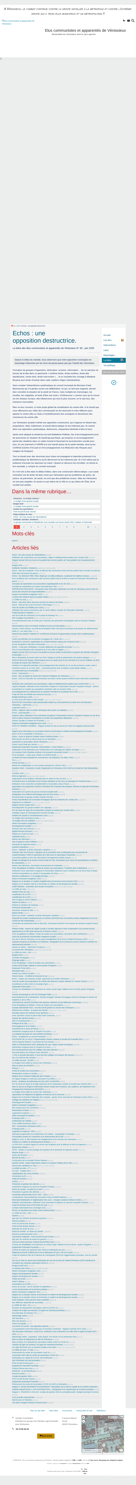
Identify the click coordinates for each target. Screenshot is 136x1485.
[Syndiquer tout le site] (85, 1471)
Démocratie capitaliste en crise (24, 1166)
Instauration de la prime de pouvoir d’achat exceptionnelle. (35, 792)
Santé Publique (18, 1281)
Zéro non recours (19, 1321)
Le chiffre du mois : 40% (21, 1213)
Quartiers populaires (20, 847)
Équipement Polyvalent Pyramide (25, 1366)
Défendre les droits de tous (22, 1229)
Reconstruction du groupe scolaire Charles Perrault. (32, 797)
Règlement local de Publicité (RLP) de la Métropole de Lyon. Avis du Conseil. (42, 1252)
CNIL (74, 1460)
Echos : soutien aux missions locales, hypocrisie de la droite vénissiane (40, 979)
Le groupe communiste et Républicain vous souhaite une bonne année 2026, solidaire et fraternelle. (52, 522)
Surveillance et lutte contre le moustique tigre (30, 984)
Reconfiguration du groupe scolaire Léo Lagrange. (32, 808)
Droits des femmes (19, 1155)
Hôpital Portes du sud (20, 892)
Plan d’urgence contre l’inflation (24, 842)
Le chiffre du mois (19, 600)
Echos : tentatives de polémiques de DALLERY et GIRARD (35, 1081)
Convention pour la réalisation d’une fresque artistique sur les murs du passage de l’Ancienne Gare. (51, 781)
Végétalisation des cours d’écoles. (25, 1174)
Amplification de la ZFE (21, 894)
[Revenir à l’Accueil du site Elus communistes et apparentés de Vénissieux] (18, 30)
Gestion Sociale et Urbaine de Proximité (28, 721)
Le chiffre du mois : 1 (20, 889)
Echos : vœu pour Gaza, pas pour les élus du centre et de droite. (37, 602)
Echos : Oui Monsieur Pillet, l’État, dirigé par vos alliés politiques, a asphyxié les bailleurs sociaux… (51, 576)
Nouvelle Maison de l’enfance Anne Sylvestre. (30, 1052)
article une (41, 568)
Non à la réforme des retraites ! (24, 1058)
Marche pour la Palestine (22, 1400)
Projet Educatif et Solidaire (22, 613)
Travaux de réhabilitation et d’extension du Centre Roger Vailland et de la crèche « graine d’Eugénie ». (52, 1245)
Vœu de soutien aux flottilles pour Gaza (27, 608)
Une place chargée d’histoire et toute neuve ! (30, 1403)
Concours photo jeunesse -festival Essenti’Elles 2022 (33, 1242)
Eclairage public (18, 1129)
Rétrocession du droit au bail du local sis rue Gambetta (34, 739)
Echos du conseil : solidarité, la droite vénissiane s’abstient (35, 915)
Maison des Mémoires (21, 839)
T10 (13, 760)
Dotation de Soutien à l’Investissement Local (29, 816)
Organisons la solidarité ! (22, 802)
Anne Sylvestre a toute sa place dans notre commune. (33, 1016)
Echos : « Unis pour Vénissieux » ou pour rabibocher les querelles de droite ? (42, 647)
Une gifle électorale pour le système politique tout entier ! (34, 1347)
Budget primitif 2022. (20, 1266)
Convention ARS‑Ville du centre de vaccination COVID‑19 (35, 1355)
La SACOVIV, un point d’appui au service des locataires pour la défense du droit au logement (49, 1145)
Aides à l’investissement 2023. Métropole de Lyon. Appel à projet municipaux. (42, 1045)
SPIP (88, 1463)
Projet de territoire (19, 1179)
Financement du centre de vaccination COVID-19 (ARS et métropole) (39, 1384)
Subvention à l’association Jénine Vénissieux (30, 742)
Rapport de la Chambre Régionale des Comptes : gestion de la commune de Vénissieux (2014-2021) (52, 1097)
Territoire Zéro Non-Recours (23, 829)
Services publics (18, 1221)
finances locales (18, 1374)
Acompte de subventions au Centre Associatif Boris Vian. (34, 586)
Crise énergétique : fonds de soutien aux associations (33, 963)
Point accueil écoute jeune (22, 1363)
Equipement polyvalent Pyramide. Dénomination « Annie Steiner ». (38, 747)
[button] (124, 20)
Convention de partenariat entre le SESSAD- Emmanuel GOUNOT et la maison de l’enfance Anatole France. (55, 923)
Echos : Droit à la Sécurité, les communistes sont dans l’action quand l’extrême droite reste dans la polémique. (56, 679)
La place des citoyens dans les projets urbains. (30, 597)
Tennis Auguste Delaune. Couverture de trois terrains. (33, 1042)
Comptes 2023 (18, 773)
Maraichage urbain (19, 1316)
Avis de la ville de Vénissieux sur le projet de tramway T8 (34, 615)
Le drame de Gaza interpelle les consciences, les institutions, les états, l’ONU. (43, 758)
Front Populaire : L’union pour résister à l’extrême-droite (34, 755)
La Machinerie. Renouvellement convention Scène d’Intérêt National (39, 1197)
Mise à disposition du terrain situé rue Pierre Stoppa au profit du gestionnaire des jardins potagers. (51, 658)
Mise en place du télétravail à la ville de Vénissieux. (32, 1339)
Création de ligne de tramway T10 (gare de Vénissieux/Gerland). (37, 1345)
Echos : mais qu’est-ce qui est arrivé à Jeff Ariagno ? (33, 605)
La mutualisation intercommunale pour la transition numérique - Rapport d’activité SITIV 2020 (49, 1329)
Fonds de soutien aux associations (26, 1071)
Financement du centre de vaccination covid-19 (31, 1353)
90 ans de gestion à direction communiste (28, 644)
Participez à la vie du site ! (123, 1478)
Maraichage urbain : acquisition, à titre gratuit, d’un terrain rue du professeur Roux (44, 1337)
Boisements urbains (20, 1147)
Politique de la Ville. (20, 1023)
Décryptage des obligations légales (111, 1460)
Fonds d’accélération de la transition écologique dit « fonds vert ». (38, 639)
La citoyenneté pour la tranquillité (25, 671)
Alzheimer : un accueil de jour (24, 1371)
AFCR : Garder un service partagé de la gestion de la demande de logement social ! (45, 1150)
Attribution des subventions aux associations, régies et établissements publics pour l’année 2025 (50, 684)
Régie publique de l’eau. (22, 514)
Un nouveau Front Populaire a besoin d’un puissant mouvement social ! (40, 752)
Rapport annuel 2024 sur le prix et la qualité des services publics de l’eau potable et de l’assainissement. (53, 560)
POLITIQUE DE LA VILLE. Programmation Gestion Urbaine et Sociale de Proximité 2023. (47, 1039)
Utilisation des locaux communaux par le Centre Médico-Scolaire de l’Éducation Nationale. (48, 610)
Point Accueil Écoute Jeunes (24, 512)
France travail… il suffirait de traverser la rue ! (30, 976)
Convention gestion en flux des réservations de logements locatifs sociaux (41, 858)
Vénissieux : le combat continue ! (26, 498)
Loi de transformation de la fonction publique (29, 1289)
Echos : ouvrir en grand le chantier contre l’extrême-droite (35, 737)
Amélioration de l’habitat (21, 1121)
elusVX (15, 541)
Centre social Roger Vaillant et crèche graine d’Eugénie (34, 966)
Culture (15, 1181)
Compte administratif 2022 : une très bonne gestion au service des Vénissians (43, 1008)
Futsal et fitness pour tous (22, 1368)
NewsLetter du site (84, 1411)
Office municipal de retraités (23, 1116)
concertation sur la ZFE (21, 1284)
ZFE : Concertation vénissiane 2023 (26, 1126)
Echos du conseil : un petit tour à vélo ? (27, 1189)
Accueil (107, 335)
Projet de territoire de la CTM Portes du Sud (29, 1205)
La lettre (17, 326)
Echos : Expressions (20, 673)
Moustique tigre (18, 971)
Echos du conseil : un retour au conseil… (28, 1231)
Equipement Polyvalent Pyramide (25, 1247)
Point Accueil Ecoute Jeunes (23, 1379)
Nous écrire (47, 1436)
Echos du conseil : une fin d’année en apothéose (31, 1287)
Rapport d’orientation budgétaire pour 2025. (29, 723)
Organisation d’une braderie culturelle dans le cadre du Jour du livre (39, 779)
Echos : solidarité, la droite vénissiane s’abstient (31, 850)
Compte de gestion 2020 (22, 1376)
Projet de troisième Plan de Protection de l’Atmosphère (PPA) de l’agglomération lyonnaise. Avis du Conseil (54, 1255)
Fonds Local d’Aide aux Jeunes (24, 744)
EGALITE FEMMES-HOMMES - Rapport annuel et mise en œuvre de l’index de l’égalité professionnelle (53, 726)
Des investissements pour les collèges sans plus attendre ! (35, 1050)
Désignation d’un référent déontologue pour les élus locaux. (35, 794)
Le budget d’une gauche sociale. (26, 501)
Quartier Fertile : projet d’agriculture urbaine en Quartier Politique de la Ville (42, 1163)
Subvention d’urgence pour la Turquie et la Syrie (31, 1031)
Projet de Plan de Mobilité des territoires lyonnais (31, 694)
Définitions (101, 1411)
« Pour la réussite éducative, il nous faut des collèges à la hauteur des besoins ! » (44, 1055)
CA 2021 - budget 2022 (21, 1171)
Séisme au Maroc (19, 902)
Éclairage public (18, 960)
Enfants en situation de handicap (25, 905)
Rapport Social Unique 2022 (23, 805)
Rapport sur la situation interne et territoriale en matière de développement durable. (45, 884)
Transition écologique (20, 958)
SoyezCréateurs (76, 1463)
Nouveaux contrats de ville (22, 910)
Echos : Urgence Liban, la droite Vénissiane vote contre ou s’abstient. (39, 710)
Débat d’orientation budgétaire (24, 823)
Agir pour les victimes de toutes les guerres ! (29, 1218)
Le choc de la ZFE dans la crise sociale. (28, 700)
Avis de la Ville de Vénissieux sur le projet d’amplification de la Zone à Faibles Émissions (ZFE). (50, 939)
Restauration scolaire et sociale (24, 1073)
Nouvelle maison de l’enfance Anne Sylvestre (30, 1013)
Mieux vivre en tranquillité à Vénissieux (27, 734)
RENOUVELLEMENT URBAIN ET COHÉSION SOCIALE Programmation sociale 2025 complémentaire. (53, 634)
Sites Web (53, 1411)
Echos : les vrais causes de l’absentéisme (29, 517)
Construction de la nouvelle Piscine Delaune (29, 1160)
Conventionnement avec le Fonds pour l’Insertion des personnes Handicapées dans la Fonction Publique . (54, 621)
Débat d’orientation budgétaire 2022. (26, 1271)
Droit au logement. (19, 776)
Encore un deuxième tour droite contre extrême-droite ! (34, 1210)
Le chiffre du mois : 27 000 (22, 1350)
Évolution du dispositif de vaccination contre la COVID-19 (34, 1308)
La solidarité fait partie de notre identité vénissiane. (32, 1034)
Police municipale (19, 1324)
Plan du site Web (37, 1411)
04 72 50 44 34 (22, 1429)
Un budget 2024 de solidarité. (23, 821)
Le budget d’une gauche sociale (26, 506)
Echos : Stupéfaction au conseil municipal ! (29, 1037)
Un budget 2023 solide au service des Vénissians (31, 1063)
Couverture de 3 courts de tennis (25, 1029)
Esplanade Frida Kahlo (21, 968)
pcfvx (71, 1345)
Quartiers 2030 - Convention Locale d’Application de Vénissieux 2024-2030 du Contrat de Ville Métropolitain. (55, 768)
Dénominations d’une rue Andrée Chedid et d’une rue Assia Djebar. (38, 626)
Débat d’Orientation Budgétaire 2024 (26, 879)
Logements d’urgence (20, 1113)
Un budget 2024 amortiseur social (25, 818)
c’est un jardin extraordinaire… (24, 1397)
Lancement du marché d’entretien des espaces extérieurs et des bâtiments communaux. (47, 1002)
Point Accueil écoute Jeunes (23, 1224)
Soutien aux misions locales (23, 973)
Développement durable (21, 826)
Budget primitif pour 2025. (22, 697)
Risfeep (15, 1068)
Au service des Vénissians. (22, 950)
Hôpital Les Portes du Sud (22, 834)
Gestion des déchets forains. (23, 1018)
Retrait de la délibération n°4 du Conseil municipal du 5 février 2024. (39, 765)
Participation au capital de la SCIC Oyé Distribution (32, 1358)
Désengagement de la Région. (24, 1026)
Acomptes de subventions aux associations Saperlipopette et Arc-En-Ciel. (41, 584)
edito (47, 568)
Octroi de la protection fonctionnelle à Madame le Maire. (34, 937)
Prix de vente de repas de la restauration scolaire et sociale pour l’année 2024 (43, 810)
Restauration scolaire (20, 1110)
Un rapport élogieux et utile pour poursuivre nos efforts (33, 1079)
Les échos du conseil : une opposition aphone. (30, 1326)
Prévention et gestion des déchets (25, 1184)
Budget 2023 (17, 955)
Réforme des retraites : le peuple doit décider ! (30, 1010)
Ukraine (15, 1216)
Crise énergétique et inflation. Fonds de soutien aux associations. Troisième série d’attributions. (50, 868)
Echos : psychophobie (21, 713)
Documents (67, 1411)
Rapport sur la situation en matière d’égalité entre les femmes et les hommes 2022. (45, 881)
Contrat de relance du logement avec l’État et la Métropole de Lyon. (39, 1250)
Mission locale (17, 1153)
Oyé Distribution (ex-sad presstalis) (26, 1360)
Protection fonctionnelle (21, 908)
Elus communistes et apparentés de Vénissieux (85, 31)
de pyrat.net (64, 1463)
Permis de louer (18, 763)
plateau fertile (17, 913)
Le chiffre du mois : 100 (21, 952)
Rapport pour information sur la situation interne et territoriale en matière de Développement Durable (52, 731)
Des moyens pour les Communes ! (26, 1108)
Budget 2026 (18, 504)
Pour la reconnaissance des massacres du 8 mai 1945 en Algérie (38, 650)
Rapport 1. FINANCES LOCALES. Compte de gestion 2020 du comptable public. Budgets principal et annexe (55, 1392)
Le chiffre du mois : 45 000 (22, 1060)
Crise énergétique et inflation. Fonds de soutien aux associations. (38, 1005)
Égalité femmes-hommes (22, 831)
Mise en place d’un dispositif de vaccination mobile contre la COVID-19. (40, 1342)
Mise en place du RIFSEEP (23, 1066)
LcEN (79, 1460)
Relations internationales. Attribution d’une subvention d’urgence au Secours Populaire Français (50, 1202)
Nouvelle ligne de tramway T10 (24, 1313)
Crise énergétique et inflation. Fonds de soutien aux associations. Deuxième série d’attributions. (50, 934)
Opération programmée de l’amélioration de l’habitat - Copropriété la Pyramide (43, 1134)
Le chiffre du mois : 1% (21, 1305)
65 (88, 527)
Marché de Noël (18, 1158)
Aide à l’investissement (21, 1021)
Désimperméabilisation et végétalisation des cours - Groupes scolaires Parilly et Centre (46, 1200)
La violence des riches (21, 1268)
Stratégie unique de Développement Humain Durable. (33, 813)
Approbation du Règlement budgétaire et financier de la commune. (38, 1095)
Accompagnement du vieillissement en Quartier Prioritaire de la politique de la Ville (45, 692)
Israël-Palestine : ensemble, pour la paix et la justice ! (33, 887)
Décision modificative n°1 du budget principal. (30, 876)
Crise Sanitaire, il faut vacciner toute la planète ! (31, 1300)
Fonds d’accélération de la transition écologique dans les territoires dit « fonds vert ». (45, 800)
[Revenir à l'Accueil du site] (13, 326)
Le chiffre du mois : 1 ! (21, 1168)
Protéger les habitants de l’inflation (25, 1100)
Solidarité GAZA (18, 837)
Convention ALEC (19, 1176)
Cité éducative (17, 1318)
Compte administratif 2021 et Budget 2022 (29, 1208)
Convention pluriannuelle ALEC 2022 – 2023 (29, 1195)
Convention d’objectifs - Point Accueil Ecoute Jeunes (33, 1237)
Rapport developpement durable (25, 1274)
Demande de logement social (23, 844)
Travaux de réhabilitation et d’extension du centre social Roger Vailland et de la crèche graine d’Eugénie (53, 989)
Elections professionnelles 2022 (24, 1234)
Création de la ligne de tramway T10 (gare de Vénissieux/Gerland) (38, 1310)
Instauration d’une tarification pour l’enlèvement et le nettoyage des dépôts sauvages (45, 750)
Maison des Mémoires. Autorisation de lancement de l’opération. (37, 865)
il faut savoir (94, 1460)
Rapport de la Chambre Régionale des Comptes (31, 1076)
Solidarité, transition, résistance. (26, 520)
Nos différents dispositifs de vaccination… (28, 1303)
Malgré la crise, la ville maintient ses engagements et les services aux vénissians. (44, 1139)
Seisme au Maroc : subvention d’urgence (28, 947)
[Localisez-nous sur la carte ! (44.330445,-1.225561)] (113, 382)
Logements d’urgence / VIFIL (23, 1131)
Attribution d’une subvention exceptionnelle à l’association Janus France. (41, 784)
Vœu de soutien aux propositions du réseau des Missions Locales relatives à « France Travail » (50, 981)
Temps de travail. (19, 1279)
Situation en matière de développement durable (31, 1142)
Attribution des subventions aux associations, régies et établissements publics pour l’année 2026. (50, 557)
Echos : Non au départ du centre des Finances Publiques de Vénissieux (40, 676)
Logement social (18, 708)
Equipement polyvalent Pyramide (25, 1382)
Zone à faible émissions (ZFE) (24, 1123)
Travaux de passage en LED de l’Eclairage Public (31, 994)
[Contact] (128, 20)
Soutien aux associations (23, 509)
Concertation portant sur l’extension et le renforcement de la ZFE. (38, 1137)
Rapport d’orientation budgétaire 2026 (27, 594)
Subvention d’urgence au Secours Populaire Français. (33, 1187)
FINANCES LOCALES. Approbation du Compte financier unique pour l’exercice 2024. (46, 642)
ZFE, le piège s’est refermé (23, 618)
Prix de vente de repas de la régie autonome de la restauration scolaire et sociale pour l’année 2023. (52, 1084)
